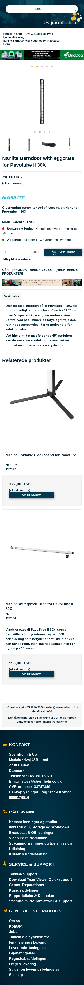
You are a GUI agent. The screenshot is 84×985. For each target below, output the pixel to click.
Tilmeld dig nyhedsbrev (29, 937)
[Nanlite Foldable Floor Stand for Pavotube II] (42, 410)
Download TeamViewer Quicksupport (40, 879)
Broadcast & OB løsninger (31, 833)
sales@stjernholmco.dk (61, 707)
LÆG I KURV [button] (67, 252)
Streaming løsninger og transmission (40, 843)
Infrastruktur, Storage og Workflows (39, 827)
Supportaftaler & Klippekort (32, 896)
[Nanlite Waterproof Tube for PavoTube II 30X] (42, 559)
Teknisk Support (23, 874)
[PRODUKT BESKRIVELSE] (32, 270)
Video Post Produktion (28, 838)
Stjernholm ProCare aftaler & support (40, 901)
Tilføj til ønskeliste (16, 259)
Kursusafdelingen (24, 890)
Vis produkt (31, 495)
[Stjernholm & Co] (63, 19)
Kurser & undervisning (28, 854)
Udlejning (17, 849)
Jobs (13, 932)
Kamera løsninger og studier (33, 822)
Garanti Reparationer (26, 885)
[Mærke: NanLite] (13, 197)
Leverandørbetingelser (28, 948)
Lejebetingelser (22, 953)
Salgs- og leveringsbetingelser (35, 969)
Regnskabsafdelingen (27, 959)
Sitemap (16, 975)
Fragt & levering (22, 964)
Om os (14, 921)
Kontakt (15, 926)
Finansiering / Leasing (28, 942)
